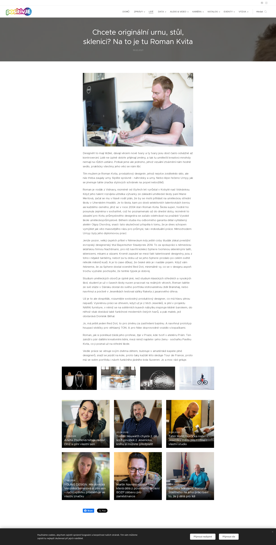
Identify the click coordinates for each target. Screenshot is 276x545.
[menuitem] (127, 11)
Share (90, 510)
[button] (261, 11)
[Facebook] (262, 2)
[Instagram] (266, 2)
